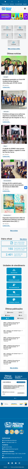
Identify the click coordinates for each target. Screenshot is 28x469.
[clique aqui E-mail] (8, 463)
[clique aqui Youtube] (15, 463)
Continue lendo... (6, 87)
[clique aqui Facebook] (12, 463)
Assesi (8, 467)
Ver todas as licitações (18, 377)
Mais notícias (14, 230)
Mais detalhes (14, 368)
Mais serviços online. (14, 48)
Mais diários (23, 239)
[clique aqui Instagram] (19, 463)
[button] (14, 398)
